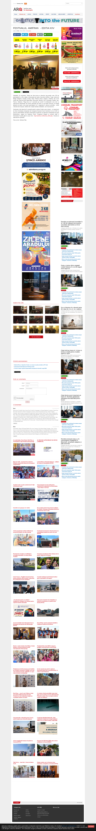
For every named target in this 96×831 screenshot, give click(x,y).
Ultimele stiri (22, 14)
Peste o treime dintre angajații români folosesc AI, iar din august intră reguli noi (71, 267)
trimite (27, 401)
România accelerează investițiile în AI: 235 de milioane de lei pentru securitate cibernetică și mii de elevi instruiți (72, 224)
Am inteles (91, 826)
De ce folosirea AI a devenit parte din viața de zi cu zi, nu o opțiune (71, 308)
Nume (23, 383)
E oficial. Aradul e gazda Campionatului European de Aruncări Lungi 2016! (30, 368)
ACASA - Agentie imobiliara (17, 818)
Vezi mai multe (79, 802)
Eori (14, 408)
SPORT (47, 14)
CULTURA (53, 14)
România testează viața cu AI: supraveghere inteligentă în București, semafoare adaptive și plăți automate (71, 441)
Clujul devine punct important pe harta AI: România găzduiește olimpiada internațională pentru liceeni (71, 397)
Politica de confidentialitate (42, 815)
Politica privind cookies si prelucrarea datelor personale (43, 812)
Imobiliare (77, 14)
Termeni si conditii (41, 810)
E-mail (23, 385)
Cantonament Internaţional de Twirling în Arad (24, 366)
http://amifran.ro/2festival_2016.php (43, 116)
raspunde (15, 423)
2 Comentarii (28, 30)
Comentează (17, 91)
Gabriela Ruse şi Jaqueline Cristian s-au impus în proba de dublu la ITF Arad (31, 364)
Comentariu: (21, 388)
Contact (38, 816)
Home (15, 14)
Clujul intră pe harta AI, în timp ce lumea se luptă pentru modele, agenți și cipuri (71, 352)
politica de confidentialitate (69, 826)
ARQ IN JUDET (61, 14)
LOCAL (29, 14)
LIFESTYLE (70, 14)
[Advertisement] (36, 132)
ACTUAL (41, 14)
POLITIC (35, 14)
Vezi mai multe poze (36, 336)
